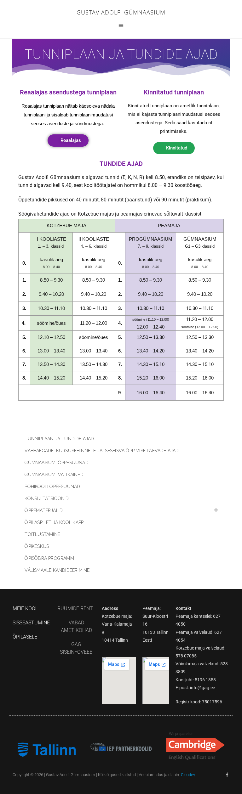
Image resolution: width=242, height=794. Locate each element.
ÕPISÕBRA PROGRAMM (49, 558)
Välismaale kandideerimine (57, 570)
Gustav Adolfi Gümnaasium (121, 12)
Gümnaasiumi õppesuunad (56, 462)
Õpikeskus (37, 546)
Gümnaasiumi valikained (54, 474)
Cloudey (188, 774)
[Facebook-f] (227, 775)
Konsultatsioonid (47, 498)
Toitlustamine (42, 534)
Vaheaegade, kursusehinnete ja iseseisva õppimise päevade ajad (102, 450)
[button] (121, 25)
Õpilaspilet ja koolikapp (54, 522)
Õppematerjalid (44, 510)
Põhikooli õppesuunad (52, 486)
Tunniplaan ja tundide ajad (59, 438)
